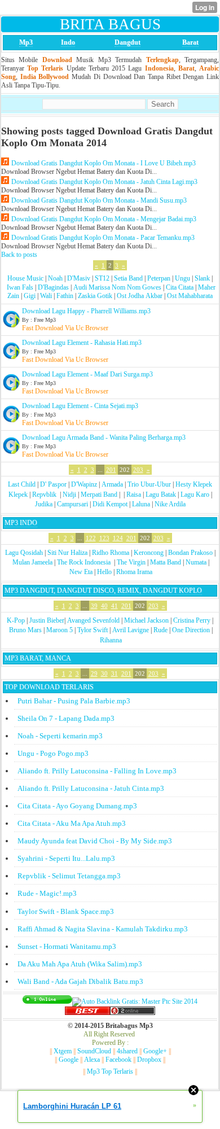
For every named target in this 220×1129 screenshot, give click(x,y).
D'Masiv (78, 278)
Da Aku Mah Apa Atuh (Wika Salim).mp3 (79, 964)
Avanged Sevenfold (93, 620)
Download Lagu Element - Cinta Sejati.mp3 (80, 406)
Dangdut (127, 42)
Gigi (30, 296)
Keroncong (149, 553)
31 (114, 673)
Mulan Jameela (32, 562)
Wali (46, 296)
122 (91, 538)
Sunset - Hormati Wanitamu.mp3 (66, 946)
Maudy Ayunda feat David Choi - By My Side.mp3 (94, 841)
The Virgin (131, 562)
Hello (104, 572)
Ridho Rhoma (110, 553)
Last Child (22, 484)
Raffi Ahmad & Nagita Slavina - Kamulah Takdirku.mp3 (102, 929)
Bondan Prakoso (190, 553)
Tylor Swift (92, 630)
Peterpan (158, 278)
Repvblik (44, 494)
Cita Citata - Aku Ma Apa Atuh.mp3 (71, 823)
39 (94, 605)
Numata (196, 562)
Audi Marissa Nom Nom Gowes (117, 287)
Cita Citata (179, 287)
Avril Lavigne (130, 630)
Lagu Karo (195, 494)
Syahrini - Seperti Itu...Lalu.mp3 (66, 858)
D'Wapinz (84, 484)
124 (118, 538)
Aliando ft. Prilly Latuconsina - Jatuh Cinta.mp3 (90, 788)
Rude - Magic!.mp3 (47, 893)
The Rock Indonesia (84, 562)
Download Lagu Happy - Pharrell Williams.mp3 (86, 311)
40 (104, 605)
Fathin (64, 296)
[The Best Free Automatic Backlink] (87, 1013)
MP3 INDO (21, 523)
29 (94, 673)
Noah (55, 278)
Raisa (133, 494)
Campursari (72, 504)
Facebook (118, 1060)
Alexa (92, 1060)
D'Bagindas (53, 287)
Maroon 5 (59, 630)
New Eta (81, 572)
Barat (190, 42)
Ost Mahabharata (190, 296)
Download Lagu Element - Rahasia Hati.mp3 (82, 343)
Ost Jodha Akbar (139, 296)
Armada (112, 484)
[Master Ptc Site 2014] (134, 1001)
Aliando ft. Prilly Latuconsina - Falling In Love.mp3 (97, 771)
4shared (127, 1051)
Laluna (141, 504)
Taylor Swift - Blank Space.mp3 (65, 911)
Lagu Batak (161, 494)
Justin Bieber (46, 620)
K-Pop (16, 620)
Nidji (69, 494)
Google (68, 1060)
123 (104, 538)
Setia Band (128, 278)
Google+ (155, 1051)
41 (114, 605)
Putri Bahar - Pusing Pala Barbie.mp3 (73, 701)
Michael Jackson (146, 620)
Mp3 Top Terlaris (110, 1071)
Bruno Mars (25, 630)
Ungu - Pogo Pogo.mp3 (53, 753)
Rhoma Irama (134, 572)
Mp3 (26, 42)
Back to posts (19, 255)
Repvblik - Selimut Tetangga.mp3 (69, 876)
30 (104, 673)
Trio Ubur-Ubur (149, 484)
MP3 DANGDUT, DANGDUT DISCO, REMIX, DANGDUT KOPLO (103, 590)
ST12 (102, 278)
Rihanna (111, 640)
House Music (25, 278)
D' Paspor (53, 484)
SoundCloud (94, 1051)
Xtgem (63, 1051)
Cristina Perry (191, 620)
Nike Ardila (170, 504)
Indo (68, 42)
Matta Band (165, 562)
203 (138, 469)
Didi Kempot (110, 504)
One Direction (191, 630)
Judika (43, 504)
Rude (160, 630)
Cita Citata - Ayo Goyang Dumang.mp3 (77, 806)
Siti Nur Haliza (67, 553)
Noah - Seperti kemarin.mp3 (60, 736)
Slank (202, 278)
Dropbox (149, 1060)
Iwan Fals (20, 287)
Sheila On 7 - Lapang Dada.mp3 (66, 718)
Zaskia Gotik (95, 296)
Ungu (182, 278)
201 (111, 469)
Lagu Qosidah (24, 553)
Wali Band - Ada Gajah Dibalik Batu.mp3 (80, 981)
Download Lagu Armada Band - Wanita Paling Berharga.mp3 (104, 437)
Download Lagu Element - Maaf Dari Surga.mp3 (87, 374)
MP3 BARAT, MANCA (38, 658)
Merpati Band (99, 494)
